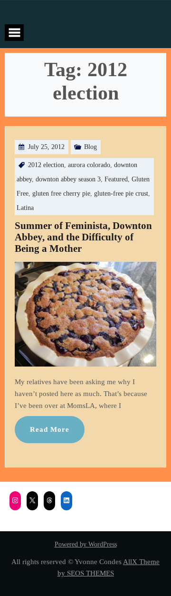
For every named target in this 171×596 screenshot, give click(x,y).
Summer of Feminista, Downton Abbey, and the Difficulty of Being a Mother (83, 237)
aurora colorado (89, 165)
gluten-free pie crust (121, 193)
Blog (90, 146)
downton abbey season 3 (68, 179)
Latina (25, 207)
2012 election (46, 165)
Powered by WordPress (86, 544)
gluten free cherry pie (61, 193)
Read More (49, 429)
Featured (116, 179)
